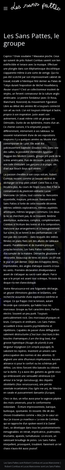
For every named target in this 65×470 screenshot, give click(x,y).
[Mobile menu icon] (5, 8)
